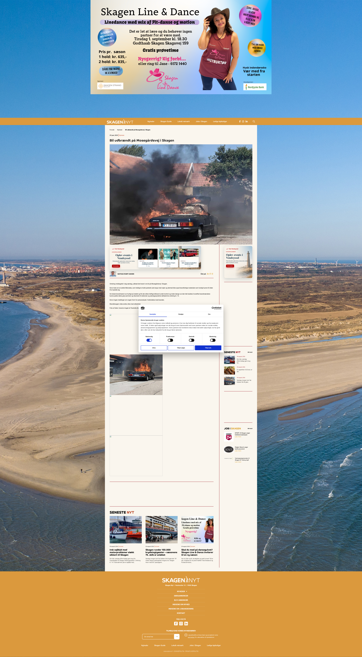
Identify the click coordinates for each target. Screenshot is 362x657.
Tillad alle (208, 348)
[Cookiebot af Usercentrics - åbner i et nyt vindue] (213, 308)
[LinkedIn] (208, 274)
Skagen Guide (166, 121)
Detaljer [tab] (181, 314)
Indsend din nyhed (181, 604)
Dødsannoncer (181, 596)
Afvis (154, 348)
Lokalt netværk (184, 121)
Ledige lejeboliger (220, 121)
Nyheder (151, 121)
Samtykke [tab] (153, 314)
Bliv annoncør (181, 600)
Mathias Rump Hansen (126, 274)
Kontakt (181, 613)
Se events (116, 266)
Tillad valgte (181, 348)
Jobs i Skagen (201, 121)
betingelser (191, 637)
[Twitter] (212, 274)
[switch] (170, 340)
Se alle (250, 352)
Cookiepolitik (179, 651)
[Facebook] (210, 274)
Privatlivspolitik (191, 651)
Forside (112, 130)
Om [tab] (209, 314)
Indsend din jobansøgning (181, 609)
